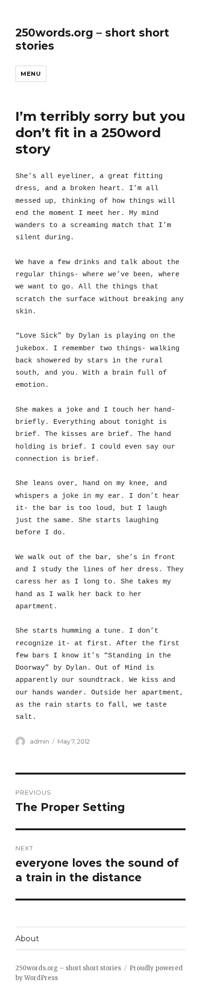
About (27, 938)
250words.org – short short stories (68, 968)
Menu (31, 73)
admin (39, 741)
